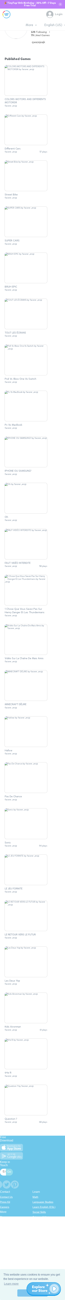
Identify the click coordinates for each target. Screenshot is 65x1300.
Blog (2, 1217)
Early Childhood (41, 1222)
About (3, 1222)
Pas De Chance (13, 796)
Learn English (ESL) (43, 1207)
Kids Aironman (13, 1026)
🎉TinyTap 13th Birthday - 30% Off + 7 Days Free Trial (30, 4)
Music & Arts (39, 1232)
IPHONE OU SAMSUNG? (18, 471)
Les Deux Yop (12, 980)
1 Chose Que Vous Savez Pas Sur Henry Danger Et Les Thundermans (24, 610)
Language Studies (42, 1201)
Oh (6, 517)
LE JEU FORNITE (13, 888)
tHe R (8, 1072)
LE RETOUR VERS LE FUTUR (20, 934)
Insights (4, 1232)
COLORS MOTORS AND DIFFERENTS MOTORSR (25, 101)
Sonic (8, 842)
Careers (4, 1207)
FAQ (2, 1227)
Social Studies (40, 1237)
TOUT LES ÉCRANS (15, 332)
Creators (5, 1237)
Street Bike (11, 194)
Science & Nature (42, 1217)
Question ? (11, 1119)
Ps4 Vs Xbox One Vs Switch (20, 379)
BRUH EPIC (11, 286)
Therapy (37, 1242)
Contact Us (6, 1196)
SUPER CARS (12, 240)
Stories (36, 1227)
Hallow (8, 750)
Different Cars (13, 148)
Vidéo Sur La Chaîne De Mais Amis (24, 658)
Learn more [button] (11, 1283)
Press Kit (5, 1201)
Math (35, 1196)
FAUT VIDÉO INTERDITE (18, 563)
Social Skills (39, 1212)
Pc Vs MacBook (13, 425)
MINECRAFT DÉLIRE (15, 704)
